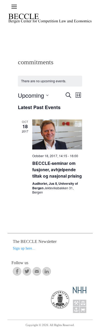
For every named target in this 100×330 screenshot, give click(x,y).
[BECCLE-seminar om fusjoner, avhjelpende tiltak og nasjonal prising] (57, 134)
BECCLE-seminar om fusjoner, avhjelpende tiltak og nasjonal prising (57, 169)
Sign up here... (24, 248)
